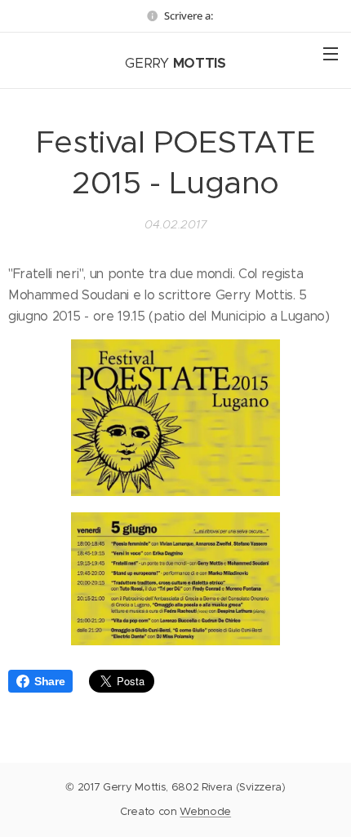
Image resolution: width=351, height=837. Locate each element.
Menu (330, 53)
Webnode (205, 811)
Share (49, 681)
